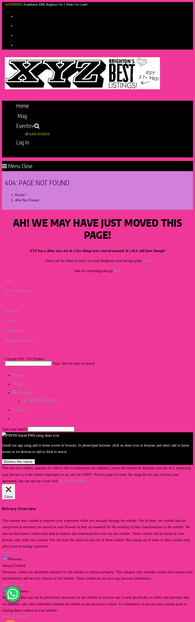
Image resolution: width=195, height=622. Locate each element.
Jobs (8, 281)
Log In (19, 409)
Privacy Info (14, 331)
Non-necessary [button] (12, 585)
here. (146, 261)
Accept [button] (65, 481)
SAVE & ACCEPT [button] (15, 617)
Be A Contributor (17, 291)
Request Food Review (20, 341)
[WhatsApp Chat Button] (12, 594)
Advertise (12, 311)
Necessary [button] (9, 553)
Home (18, 375)
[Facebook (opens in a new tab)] (17, 25)
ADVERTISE (13, 4)
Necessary (15, 559)
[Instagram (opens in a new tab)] (17, 35)
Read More (78, 481)
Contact (10, 321)
